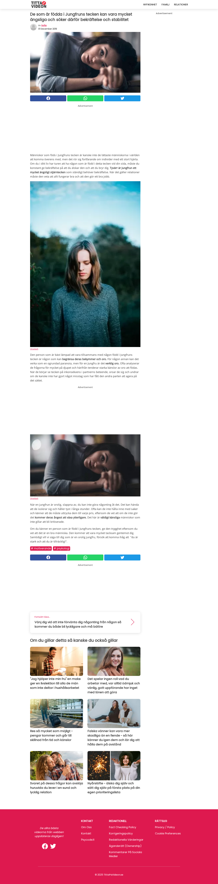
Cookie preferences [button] (168, 833)
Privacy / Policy (165, 827)
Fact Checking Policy (122, 827)
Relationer (181, 4)
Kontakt (86, 833)
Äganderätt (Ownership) (125, 846)
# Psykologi (61, 548)
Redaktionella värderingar (126, 840)
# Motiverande (41, 548)
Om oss (86, 827)
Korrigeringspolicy (121, 833)
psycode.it (87, 840)
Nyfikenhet (150, 4)
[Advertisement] (85, 128)
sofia (44, 25)
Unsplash (34, 349)
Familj (165, 4)
